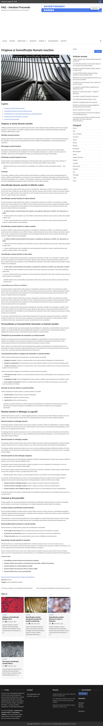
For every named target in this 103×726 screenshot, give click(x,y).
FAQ (3, 621)
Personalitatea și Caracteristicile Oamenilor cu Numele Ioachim (23, 114)
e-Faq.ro (3, 693)
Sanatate (33, 41)
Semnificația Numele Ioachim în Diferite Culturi (18, 111)
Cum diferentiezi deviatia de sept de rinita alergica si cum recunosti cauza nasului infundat (64, 700)
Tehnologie (21, 41)
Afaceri (12, 41)
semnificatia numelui (16, 582)
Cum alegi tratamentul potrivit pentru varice (84, 99)
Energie (80, 705)
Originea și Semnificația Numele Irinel (10, 618)
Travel (74, 178)
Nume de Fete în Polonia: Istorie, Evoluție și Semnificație (17, 577)
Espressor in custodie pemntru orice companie (85, 102)
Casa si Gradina (77, 134)
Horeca (75, 154)
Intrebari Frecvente (78, 157)
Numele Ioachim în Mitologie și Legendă (16, 116)
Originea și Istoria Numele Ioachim (14, 108)
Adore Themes (71, 724)
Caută (75, 49)
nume (7, 582)
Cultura (9, 580)
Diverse (41, 41)
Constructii (75, 137)
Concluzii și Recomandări (11, 119)
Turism (74, 181)
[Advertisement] (51, 26)
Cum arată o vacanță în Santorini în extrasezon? (85, 96)
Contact (64, 41)
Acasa (4, 41)
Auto (74, 131)
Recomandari (53, 41)
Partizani (81, 703)
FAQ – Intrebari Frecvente (15, 7)
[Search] (100, 41)
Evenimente (76, 148)
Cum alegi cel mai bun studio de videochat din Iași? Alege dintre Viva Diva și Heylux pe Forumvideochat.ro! (86, 119)
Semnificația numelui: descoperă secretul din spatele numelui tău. (34, 619)
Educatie (75, 145)
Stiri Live (81, 706)
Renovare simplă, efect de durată (82, 110)
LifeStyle (75, 160)
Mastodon (81, 711)
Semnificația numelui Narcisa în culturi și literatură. (56, 619)
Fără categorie (77, 151)
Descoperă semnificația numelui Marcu (10, 662)
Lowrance (75, 163)
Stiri (74, 172)
